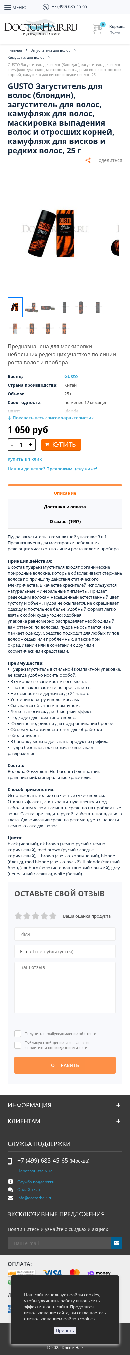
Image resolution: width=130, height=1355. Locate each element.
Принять (65, 1330)
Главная (15, 50)
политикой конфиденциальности (57, 1047)
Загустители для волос (50, 50)
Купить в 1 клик (25, 459)
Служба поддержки (36, 1182)
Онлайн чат (29, 1189)
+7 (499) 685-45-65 (53, 1160)
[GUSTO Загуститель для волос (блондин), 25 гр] (55, 232)
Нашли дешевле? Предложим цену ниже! (52, 469)
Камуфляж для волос (26, 57)
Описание (65, 493)
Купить (64, 444)
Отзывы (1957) (65, 521)
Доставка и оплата (65, 507)
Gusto (71, 376)
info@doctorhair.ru (34, 1198)
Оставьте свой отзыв (59, 893)
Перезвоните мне (35, 1171)
